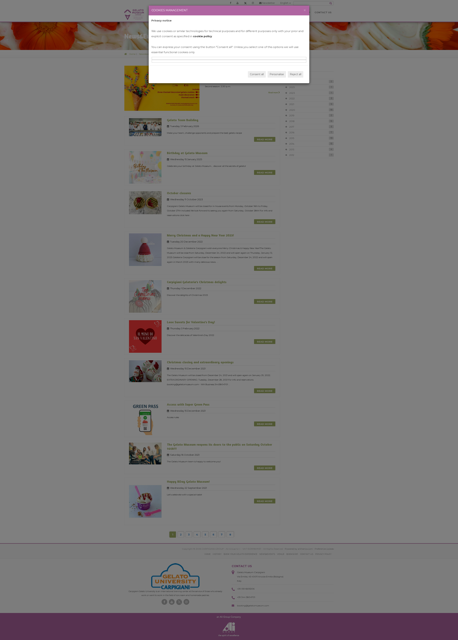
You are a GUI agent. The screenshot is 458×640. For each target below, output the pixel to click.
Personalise (277, 74)
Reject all (295, 74)
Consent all (257, 74)
